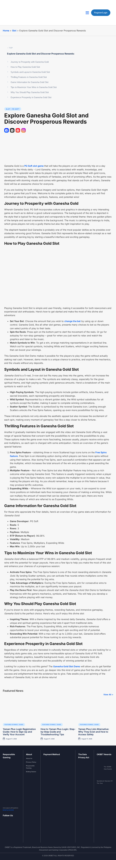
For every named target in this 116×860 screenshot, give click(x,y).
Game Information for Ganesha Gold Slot (29, 82)
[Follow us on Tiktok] (19, 829)
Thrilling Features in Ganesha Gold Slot (29, 77)
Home (6, 30)
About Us (29, 758)
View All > (108, 694)
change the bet (72, 321)
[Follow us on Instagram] (8, 829)
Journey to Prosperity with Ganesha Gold (30, 62)
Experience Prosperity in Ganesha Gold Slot (31, 97)
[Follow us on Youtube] (11, 829)
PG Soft (16, 109)
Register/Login (100, 12)
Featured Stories (11, 724)
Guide (21, 724)
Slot (14, 30)
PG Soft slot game (34, 165)
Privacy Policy (31, 762)
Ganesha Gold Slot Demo (66, 666)
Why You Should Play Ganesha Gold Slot (30, 92)
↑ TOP (10, 48)
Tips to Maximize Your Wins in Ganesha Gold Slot (34, 87)
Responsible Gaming (30, 767)
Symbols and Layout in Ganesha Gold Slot (30, 72)
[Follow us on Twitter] (15, 829)
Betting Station (31, 771)
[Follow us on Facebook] (4, 829)
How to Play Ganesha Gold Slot (25, 67)
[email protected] (8, 810)
